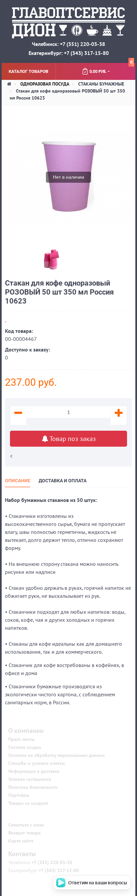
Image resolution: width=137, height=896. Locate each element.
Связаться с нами (26, 825)
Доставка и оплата (62, 480)
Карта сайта (20, 841)
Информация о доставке (34, 771)
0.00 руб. (110, 68)
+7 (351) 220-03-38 (51, 862)
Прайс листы (21, 739)
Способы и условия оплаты (36, 763)
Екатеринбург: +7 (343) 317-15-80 (69, 53)
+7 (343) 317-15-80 (58, 870)
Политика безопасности (33, 787)
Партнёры (18, 795)
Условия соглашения (29, 779)
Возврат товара (24, 833)
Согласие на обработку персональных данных (56, 755)
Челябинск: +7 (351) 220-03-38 (68, 44)
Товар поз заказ (72, 438)
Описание (17, 480)
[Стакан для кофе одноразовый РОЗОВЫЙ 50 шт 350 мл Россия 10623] (17, 258)
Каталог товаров (28, 71)
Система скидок (24, 747)
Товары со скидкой (28, 803)
